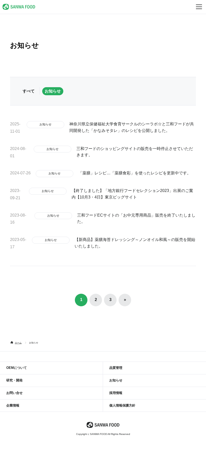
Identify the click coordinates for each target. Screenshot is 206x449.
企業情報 (12, 405)
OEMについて (16, 368)
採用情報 (115, 393)
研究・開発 (14, 380)
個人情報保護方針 (122, 405)
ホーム (18, 342)
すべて (29, 91)
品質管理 (115, 368)
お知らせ (53, 91)
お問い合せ (14, 393)
